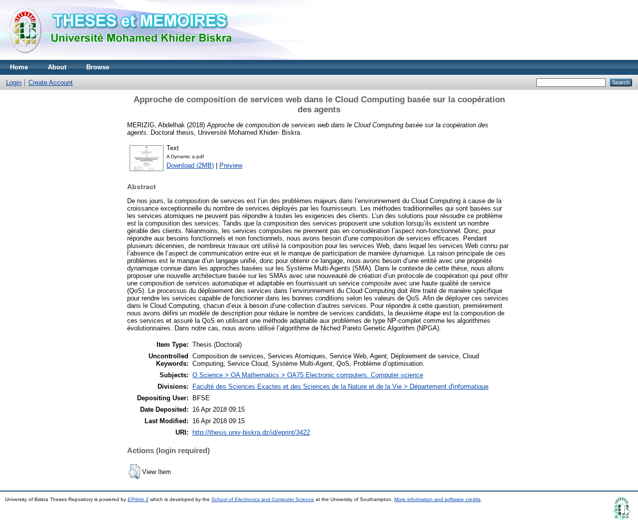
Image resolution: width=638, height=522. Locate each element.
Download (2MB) (190, 165)
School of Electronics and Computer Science (262, 499)
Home (19, 67)
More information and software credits (437, 499)
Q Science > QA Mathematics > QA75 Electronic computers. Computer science (307, 375)
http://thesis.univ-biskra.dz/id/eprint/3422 (251, 432)
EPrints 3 (138, 499)
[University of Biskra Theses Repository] (124, 57)
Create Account (50, 82)
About (57, 67)
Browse (97, 67)
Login (13, 82)
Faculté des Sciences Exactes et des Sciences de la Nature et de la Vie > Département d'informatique (340, 386)
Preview (230, 165)
